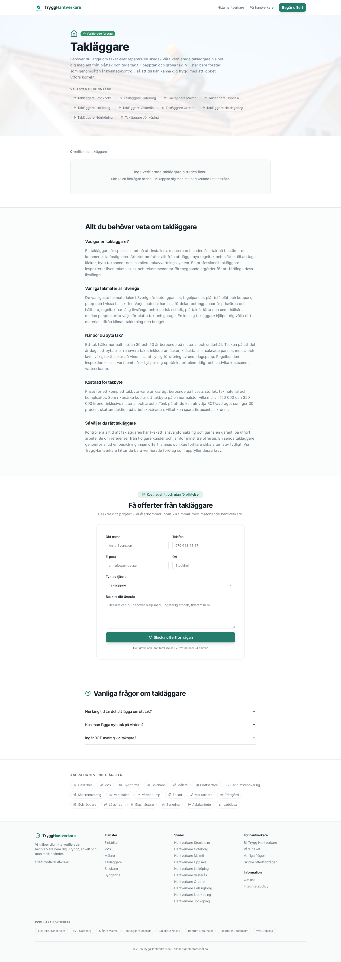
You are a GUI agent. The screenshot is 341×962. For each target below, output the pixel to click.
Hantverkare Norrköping (192, 895)
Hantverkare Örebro (189, 881)
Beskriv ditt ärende (120, 597)
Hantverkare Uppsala (190, 862)
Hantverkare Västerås (190, 875)
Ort (174, 557)
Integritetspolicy (256, 886)
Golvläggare (87, 804)
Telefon (177, 537)
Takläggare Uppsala (138, 931)
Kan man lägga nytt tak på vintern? (114, 724)
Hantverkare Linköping (191, 868)
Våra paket (252, 849)
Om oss (249, 880)
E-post (111, 557)
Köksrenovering (89, 795)
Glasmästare (144, 804)
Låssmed (115, 804)
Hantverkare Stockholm (192, 842)
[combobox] (170, 585)
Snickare (158, 785)
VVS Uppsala (264, 931)
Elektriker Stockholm (51, 931)
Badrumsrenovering (245, 785)
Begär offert (292, 7)
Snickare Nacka (169, 931)
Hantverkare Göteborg (191, 849)
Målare (182, 785)
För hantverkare (261, 7)
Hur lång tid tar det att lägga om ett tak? (118, 711)
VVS (108, 785)
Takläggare (113, 862)
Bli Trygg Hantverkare (260, 842)
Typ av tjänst (116, 577)
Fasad (177, 795)
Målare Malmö (108, 931)
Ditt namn (113, 537)
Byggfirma (131, 785)
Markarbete (203, 795)
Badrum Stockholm (200, 931)
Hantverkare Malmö (189, 855)
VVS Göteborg (82, 931)
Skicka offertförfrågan (173, 637)
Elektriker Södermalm (234, 931)
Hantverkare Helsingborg (193, 888)
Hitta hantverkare (231, 7)
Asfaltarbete (201, 804)
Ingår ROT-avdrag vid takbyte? (110, 738)
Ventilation (121, 795)
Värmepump (151, 795)
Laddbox (230, 804)
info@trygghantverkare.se (52, 861)
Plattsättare (209, 785)
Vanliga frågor (254, 855)
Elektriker (85, 785)
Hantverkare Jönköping (192, 901)
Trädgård (232, 795)
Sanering (173, 804)
